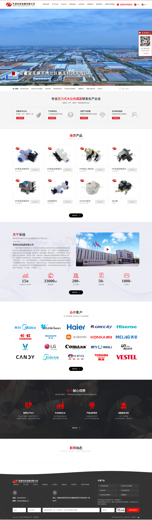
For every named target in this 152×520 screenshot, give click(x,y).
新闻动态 (72, 4)
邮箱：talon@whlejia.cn (20, 501)
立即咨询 (20, 118)
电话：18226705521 (19, 498)
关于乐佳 (55, 4)
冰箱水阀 (48, 88)
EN (145, 4)
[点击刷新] (120, 510)
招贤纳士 (90, 4)
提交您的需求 (133, 510)
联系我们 (99, 4)
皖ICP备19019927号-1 (118, 517)
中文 (138, 4)
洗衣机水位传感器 (36, 88)
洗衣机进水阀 (24, 88)
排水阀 (100, 88)
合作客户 (81, 4)
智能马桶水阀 (90, 88)
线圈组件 (81, 88)
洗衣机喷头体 (57, 88)
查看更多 (75, 215)
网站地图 (35, 517)
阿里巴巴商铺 (109, 4)
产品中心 (64, 4)
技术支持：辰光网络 (130, 517)
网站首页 (46, 4)
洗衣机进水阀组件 (70, 88)
